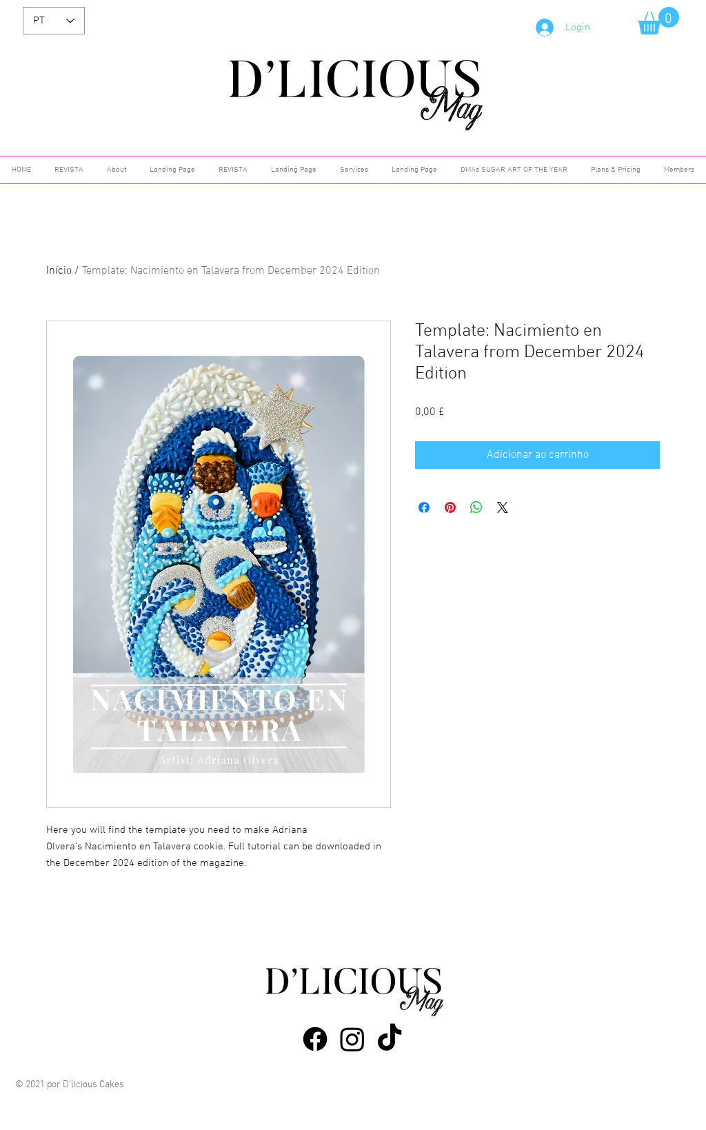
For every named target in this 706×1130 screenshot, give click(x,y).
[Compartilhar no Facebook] (424, 507)
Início (59, 271)
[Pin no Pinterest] (450, 507)
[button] (658, 20)
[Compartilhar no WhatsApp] (476, 507)
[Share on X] (502, 507)
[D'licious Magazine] (315, 1039)
